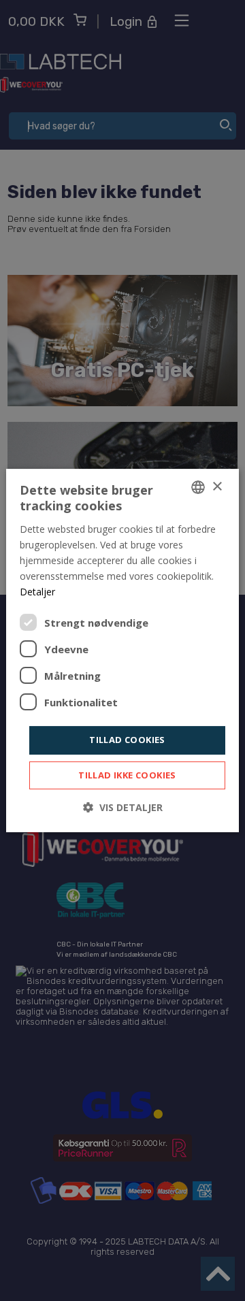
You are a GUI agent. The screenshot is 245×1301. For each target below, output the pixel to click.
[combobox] (198, 487)
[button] (123, 807)
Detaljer (37, 591)
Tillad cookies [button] (127, 740)
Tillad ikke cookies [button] (127, 775)
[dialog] (122, 650)
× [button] (217, 487)
